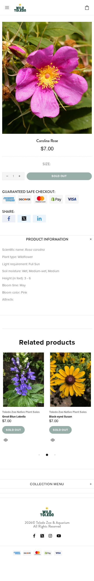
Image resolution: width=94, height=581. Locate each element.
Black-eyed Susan (60, 416)
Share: (8, 211)
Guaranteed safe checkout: (28, 192)
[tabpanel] (23, 402)
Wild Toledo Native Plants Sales (20, 7)
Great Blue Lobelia (14, 416)
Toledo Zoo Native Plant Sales (21, 412)
